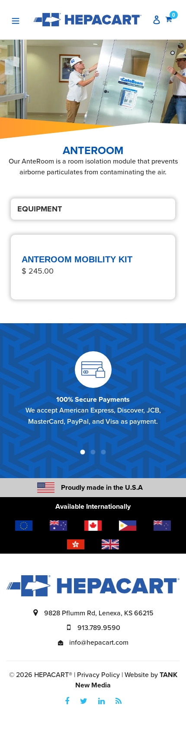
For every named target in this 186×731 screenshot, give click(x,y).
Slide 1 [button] (82, 452)
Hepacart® (53, 675)
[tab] (82, 452)
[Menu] (15, 19)
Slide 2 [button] (93, 452)
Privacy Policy (98, 675)
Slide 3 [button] (103, 452)
